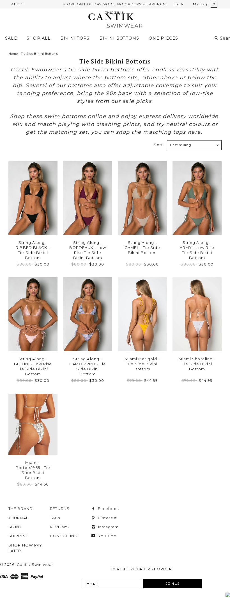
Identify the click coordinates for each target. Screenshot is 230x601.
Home (13, 54)
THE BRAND (20, 508)
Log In (179, 4)
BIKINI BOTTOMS (119, 38)
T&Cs (55, 518)
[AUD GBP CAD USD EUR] (16, 4)
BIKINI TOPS (75, 38)
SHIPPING (18, 536)
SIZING (15, 527)
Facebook (107, 508)
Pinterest (106, 518)
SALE (11, 38)
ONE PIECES (163, 38)
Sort (158, 144)
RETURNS (60, 508)
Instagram (108, 527)
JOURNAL (18, 518)
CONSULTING (63, 536)
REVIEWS (59, 527)
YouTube (106, 536)
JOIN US (172, 583)
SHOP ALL (38, 38)
